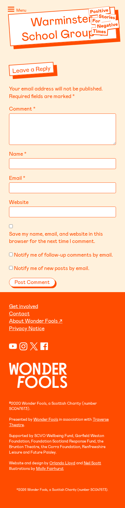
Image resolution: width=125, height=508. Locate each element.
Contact (19, 313)
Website (18, 202)
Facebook (44, 346)
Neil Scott (92, 462)
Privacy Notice (26, 328)
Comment (22, 108)
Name (17, 153)
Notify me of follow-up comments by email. (63, 254)
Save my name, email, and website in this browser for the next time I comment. (56, 237)
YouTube (13, 346)
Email (17, 178)
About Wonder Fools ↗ (36, 320)
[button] (16, 10)
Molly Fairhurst (50, 468)
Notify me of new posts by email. (51, 268)
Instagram (23, 346)
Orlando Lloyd (62, 462)
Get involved (23, 306)
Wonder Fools (45, 419)
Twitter (34, 346)
